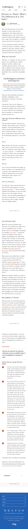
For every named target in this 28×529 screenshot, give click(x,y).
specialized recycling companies (11, 307)
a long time (17, 293)
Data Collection (21, 518)
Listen (14, 502)
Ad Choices (16, 518)
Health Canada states (14, 262)
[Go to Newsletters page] (19, 7)
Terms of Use (13, 516)
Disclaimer (18, 516)
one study (13, 232)
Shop (14, 505)
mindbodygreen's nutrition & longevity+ (13, 90)
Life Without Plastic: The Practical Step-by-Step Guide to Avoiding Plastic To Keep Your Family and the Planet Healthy (13, 463)
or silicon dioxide (8, 151)
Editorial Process (11, 520)
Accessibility (11, 518)
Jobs (4, 516)
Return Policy (6, 518)
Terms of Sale (8, 516)
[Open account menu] (25, 7)
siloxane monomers (7, 189)
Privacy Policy (22, 516)
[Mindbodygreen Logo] (7, 7)
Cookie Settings (17, 520)
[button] (14, 475)
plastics (10, 35)
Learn (14, 499)
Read (14, 496)
